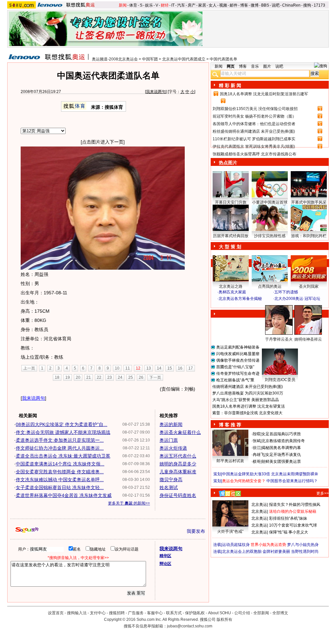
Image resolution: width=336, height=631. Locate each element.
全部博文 (280, 613)
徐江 (257, 447)
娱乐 (149, 5)
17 (190, 368)
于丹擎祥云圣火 (279, 339)
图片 (267, 66)
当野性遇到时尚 (305, 551)
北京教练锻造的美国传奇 (283, 441)
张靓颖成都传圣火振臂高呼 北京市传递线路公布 (254, 154)
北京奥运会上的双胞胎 (242, 551)
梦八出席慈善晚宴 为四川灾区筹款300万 (247, 393)
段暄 (257, 434)
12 (138, 368)
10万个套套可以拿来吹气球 (293, 525)
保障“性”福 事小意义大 (288, 532)
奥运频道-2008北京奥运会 (115, 59)
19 (67, 377)
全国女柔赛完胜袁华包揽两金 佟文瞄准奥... (60, 471)
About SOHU (219, 613)
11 (127, 368)
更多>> (322, 493)
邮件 (234, 5)
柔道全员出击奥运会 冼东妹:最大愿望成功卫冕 (63, 456)
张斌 (257, 441)
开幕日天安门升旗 (230, 202)
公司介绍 (242, 613)
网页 (231, 66)
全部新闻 (261, 613)
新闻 (123, 5)
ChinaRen (291, 5)
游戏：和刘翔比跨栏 (308, 236)
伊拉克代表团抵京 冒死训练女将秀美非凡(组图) (254, 146)
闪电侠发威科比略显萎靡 (238, 353)
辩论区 (165, 563)
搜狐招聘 (117, 613)
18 (57, 377)
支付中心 (98, 613)
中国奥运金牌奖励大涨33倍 (246, 474)
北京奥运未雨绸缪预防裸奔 (294, 474)
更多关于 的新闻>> (129, 503)
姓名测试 (168, 487)
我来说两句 (156, 91)
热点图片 (228, 162)
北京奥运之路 (230, 286)
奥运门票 (168, 440)
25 (130, 377)
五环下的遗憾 (286, 292)
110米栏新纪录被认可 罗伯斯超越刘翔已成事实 (254, 139)
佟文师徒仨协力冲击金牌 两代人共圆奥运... (60, 448)
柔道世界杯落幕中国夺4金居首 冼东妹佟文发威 (64, 495)
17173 (319, 5)
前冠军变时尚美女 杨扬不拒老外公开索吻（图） (254, 116)
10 (117, 368)
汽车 (181, 5)
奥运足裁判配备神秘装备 (238, 347)
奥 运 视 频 (230, 304)
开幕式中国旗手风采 (308, 202)
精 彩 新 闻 (230, 85)
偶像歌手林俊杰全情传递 (238, 360)
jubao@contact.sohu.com (189, 626)
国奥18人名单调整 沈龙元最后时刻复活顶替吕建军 (264, 94)
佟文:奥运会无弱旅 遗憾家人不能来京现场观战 (63, 432)
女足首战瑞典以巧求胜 (281, 434)
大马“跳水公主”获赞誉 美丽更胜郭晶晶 (245, 399)
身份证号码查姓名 (177, 495)
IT (173, 5)
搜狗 (307, 5)
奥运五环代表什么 (177, 456)
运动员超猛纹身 (236, 544)
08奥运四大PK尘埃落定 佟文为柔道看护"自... (61, 424)
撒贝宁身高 (170, 479)
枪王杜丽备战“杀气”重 (235, 380)
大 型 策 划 (230, 246)
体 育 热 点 (273, 345)
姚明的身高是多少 (177, 463)
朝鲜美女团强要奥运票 (281, 461)
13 (148, 368)
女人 (213, 5)
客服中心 (155, 613)
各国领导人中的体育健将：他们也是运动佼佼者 (254, 124)
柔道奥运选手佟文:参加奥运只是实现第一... (60, 440)
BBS (265, 5)
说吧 (276, 5)
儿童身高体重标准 (177, 471)
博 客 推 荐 (230, 424)
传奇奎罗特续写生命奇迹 (238, 373)
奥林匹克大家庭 (232, 292)
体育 (133, 5)
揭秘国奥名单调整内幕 (281, 447)
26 (141, 377)
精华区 (165, 555)
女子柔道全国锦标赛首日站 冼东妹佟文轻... (60, 487)
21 (88, 377)
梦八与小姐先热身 (303, 544)
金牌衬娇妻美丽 (276, 551)
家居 (202, 5)
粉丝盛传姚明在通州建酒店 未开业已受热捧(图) (254, 131)
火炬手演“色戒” (230, 531)
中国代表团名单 (223, 59)
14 (159, 368)
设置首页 (56, 613)
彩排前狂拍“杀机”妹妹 (288, 518)
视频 (223, 5)
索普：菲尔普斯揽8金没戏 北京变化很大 (247, 413)
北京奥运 (259, 504)
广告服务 (136, 613)
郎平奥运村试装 (230, 461)
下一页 (155, 377)
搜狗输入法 (77, 613)
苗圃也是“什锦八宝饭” (235, 367)
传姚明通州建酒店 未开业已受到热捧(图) (247, 386)
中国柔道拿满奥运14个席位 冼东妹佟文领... (60, 463)
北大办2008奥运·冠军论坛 (297, 298)
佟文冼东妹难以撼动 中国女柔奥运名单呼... (60, 479)
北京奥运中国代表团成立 (183, 59)
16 (180, 368)
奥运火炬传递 (173, 448)
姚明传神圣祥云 (308, 339)
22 (99, 377)
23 (109, 377)
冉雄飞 (258, 454)
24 (120, 377)
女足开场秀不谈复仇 (283, 454)
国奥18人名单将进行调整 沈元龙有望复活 (248, 406)
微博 (255, 5)
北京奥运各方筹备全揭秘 (240, 298)
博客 (244, 5)
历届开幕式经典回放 (230, 236)
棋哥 (257, 461)
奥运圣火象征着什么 (180, 432)
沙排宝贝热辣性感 (269, 236)
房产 (192, 5)
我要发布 (196, 531)
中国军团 (150, 59)
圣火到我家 (309, 286)
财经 (165, 5)
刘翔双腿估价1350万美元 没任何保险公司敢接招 (255, 108)
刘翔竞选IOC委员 (280, 379)
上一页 (29, 368)
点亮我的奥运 (270, 286)
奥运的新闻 (170, 424)
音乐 (255, 66)
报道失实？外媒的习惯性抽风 (294, 504)
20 (78, 377)
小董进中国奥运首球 (269, 202)
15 (169, 368)
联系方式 (174, 613)
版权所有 (224, 619)
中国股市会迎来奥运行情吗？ (292, 481)
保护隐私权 (195, 613)
